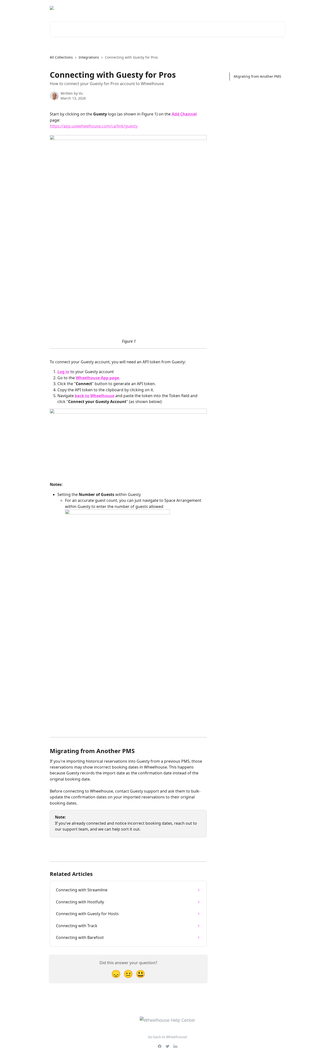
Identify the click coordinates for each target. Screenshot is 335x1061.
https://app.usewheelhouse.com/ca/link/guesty (94, 126)
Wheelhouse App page (97, 377)
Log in (63, 371)
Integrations (89, 57)
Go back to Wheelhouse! (167, 1037)
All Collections (61, 57)
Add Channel (184, 114)
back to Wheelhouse (94, 395)
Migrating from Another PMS (257, 76)
